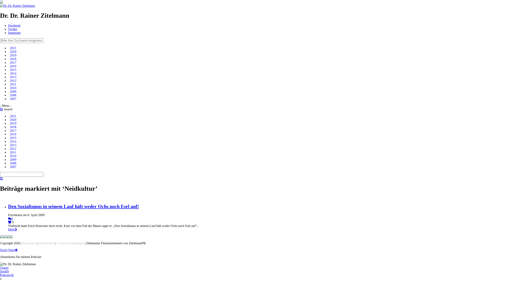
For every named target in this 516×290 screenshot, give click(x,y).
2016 (13, 66)
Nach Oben (7, 250)
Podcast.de (7, 275)
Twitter (12, 29)
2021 (13, 48)
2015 (13, 69)
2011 (13, 84)
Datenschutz (46, 243)
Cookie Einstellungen (70, 243)
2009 (13, 91)
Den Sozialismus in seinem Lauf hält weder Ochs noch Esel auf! (73, 206)
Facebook (14, 25)
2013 (13, 77)
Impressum (29, 243)
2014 (13, 73)
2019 (13, 55)
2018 (13, 59)
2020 (13, 51)
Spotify (4, 271)
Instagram (14, 32)
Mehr (11, 229)
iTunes (4, 267)
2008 (13, 95)
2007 (13, 98)
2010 (13, 88)
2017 (13, 62)
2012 (13, 80)
